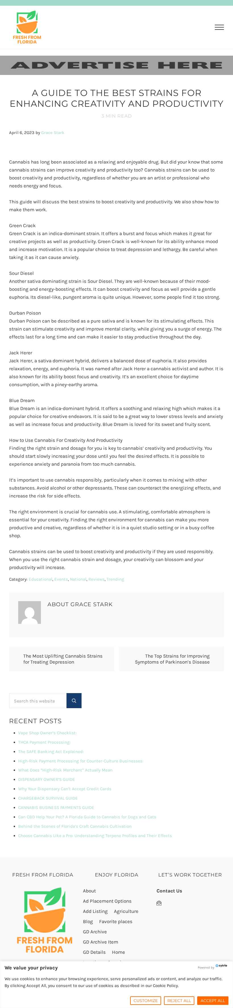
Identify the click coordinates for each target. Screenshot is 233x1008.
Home (118, 952)
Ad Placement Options (107, 901)
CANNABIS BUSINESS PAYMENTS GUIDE (56, 807)
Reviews (96, 579)
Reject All (179, 1000)
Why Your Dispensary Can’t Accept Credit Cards (64, 788)
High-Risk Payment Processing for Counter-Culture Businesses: (80, 761)
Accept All (213, 1000)
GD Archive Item (100, 942)
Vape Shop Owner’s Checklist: (47, 732)
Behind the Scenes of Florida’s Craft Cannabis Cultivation (75, 826)
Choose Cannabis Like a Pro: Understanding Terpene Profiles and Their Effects (95, 835)
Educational (40, 579)
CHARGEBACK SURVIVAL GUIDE (48, 798)
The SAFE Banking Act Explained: (51, 751)
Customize (146, 1000)
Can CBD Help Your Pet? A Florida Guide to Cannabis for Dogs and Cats (87, 816)
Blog (88, 921)
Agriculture (126, 911)
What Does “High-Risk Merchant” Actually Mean (65, 770)
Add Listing (95, 911)
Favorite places (115, 921)
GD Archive (95, 931)
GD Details (94, 952)
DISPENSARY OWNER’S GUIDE (46, 779)
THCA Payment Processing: (44, 742)
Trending (115, 579)
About (89, 891)
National (78, 579)
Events (61, 579)
